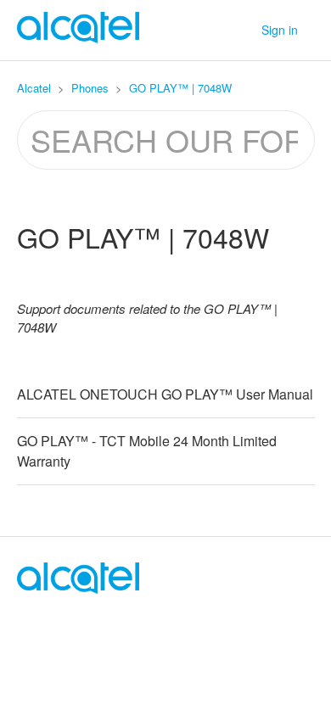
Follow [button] (165, 278)
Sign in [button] (279, 29)
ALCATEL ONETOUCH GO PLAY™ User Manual (165, 394)
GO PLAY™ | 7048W (180, 88)
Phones (90, 88)
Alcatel (34, 88)
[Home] (78, 588)
